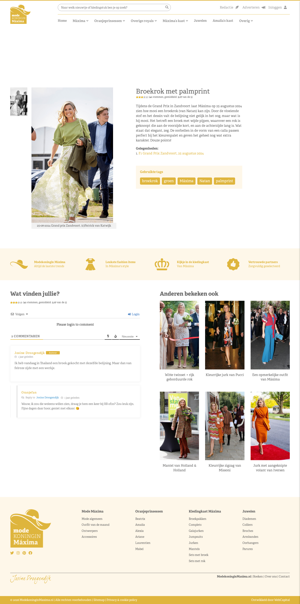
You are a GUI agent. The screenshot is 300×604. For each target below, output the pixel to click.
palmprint (224, 181)
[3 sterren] (142, 97)
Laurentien (142, 543)
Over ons (271, 576)
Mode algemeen (92, 519)
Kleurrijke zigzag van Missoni (225, 467)
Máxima (79, 21)
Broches (247, 531)
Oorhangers (250, 543)
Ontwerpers (90, 531)
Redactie (226, 7)
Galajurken (196, 531)
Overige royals (142, 21)
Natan (204, 181)
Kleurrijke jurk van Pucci (225, 375)
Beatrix (140, 519)
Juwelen (200, 21)
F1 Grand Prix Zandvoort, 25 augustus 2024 (171, 153)
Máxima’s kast (174, 21)
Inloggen (275, 7)
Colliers (247, 525)
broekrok (150, 181)
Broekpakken (197, 519)
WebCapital (282, 600)
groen (169, 181)
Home (62, 21)
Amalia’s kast (223, 21)
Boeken (258, 576)
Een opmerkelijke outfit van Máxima (270, 377)
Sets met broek (198, 555)
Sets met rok (197, 561)
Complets (195, 525)
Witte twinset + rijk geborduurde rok (179, 377)
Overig (244, 21)
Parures (247, 549)
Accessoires (89, 537)
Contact (284, 576)
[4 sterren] (144, 97)
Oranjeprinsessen (108, 21)
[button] (167, 7)
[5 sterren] (147, 97)
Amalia (140, 525)
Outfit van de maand (96, 525)
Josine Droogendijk (47, 397)
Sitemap (98, 600)
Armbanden (250, 537)
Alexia (139, 531)
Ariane (139, 537)
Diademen (249, 519)
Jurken (193, 543)
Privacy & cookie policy (122, 600)
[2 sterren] (139, 97)
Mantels (194, 549)
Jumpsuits (196, 537)
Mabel (139, 549)
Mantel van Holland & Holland (179, 467)
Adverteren (251, 7)
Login (135, 314)
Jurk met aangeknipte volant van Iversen (270, 467)
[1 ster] (137, 97)
